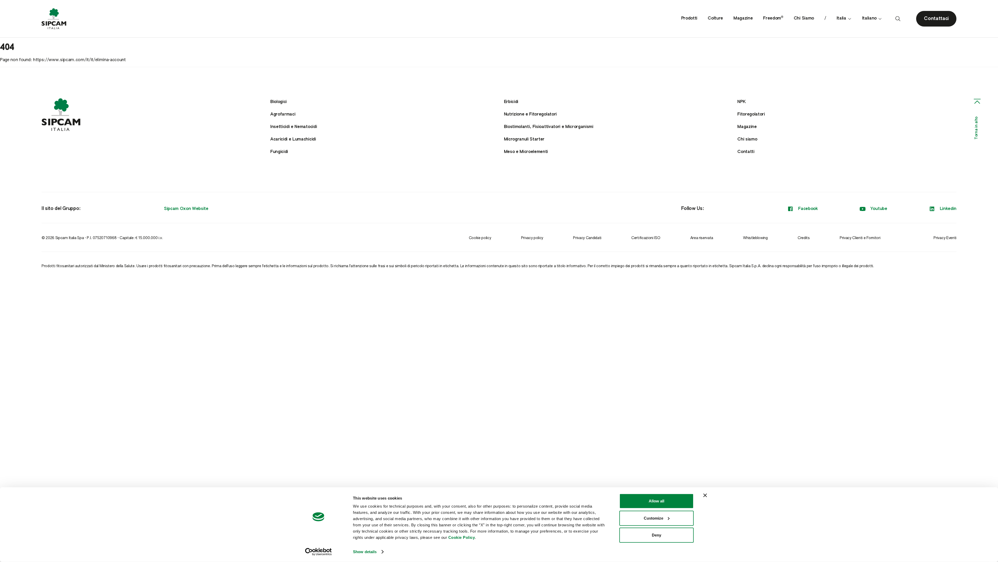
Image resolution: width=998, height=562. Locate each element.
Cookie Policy (461, 537)
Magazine (743, 18)
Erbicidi (511, 102)
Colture (715, 18)
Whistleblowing (755, 238)
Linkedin (948, 209)
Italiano (869, 18)
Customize (653, 518)
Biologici (278, 102)
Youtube (878, 209)
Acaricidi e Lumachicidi (293, 139)
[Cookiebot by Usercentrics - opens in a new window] (318, 552)
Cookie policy (480, 238)
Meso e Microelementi (526, 152)
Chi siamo (747, 139)
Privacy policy (532, 238)
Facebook (808, 209)
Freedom (773, 18)
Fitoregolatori (751, 114)
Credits (804, 238)
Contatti (745, 152)
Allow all (656, 501)
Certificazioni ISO (645, 238)
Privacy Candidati (587, 238)
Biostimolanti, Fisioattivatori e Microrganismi (548, 127)
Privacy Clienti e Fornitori (860, 238)
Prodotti (689, 18)
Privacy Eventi (945, 238)
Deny (656, 535)
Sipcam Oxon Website (186, 209)
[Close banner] (705, 495)
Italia (841, 18)
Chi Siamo (804, 18)
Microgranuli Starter (524, 139)
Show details (365, 552)
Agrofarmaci (282, 114)
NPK (741, 102)
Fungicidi (279, 152)
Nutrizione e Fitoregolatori (530, 114)
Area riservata (701, 238)
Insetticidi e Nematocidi (293, 127)
